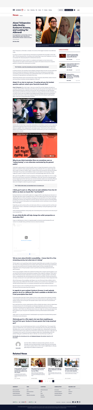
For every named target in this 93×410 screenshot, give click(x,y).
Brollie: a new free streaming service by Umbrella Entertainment (33, 67)
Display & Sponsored (44, 389)
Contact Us (70, 391)
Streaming (32, 10)
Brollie (16, 336)
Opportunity (43, 396)
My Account (57, 389)
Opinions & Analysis (30, 391)
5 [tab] (49, 381)
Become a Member (16, 389)
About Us (70, 393)
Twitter (75, 402)
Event (42, 393)
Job (41, 391)
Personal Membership (16, 391)
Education (42, 395)
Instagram (79, 402)
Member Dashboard (58, 395)
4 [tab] (47, 381)
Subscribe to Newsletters (31, 395)
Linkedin (77, 402)
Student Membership (16, 393)
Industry (50, 10)
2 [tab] (43, 381)
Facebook (73, 402)
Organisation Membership (17, 395)
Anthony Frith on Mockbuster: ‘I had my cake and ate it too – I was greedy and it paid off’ (73, 76)
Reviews (45, 10)
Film (36, 10)
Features (21, 15)
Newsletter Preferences (58, 393)
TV (42, 10)
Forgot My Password (58, 391)
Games (39, 10)
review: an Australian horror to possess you (31, 185)
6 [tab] (51, 381)
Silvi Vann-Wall (16, 41)
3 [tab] (45, 381)
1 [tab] (41, 381)
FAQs (69, 389)
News (28, 10)
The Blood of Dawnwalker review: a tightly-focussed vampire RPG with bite (72, 55)
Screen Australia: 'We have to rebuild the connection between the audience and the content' (73, 65)
